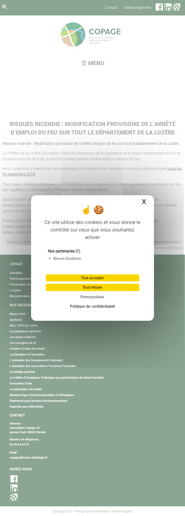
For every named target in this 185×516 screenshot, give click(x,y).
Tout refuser (92, 287)
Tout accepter (92, 278)
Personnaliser (92, 297)
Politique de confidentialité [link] (92, 306)
